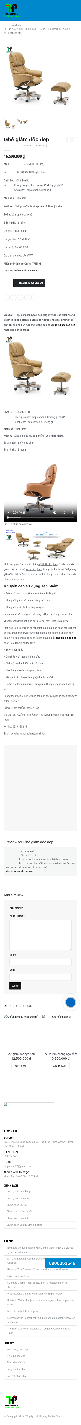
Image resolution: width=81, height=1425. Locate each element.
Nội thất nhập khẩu (17, 1376)
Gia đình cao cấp (16, 1355)
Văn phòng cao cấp (17, 1349)
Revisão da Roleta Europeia (22, 1311)
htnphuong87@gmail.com (17, 1166)
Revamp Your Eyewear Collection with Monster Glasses (37, 1269)
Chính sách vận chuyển (19, 1211)
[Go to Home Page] (5, 25)
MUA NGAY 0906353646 (31, 283)
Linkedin (25, 1093)
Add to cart (21, 1066)
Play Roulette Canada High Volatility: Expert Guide (35, 1293)
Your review (16, 915)
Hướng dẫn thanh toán (19, 1198)
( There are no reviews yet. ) (34, 145)
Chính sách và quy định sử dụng (24, 1224)
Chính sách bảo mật (18, 1218)
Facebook (7, 297)
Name (12, 954)
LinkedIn (21, 297)
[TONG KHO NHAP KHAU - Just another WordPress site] (11, 10)
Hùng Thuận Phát (16, 1369)
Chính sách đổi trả (17, 1204)
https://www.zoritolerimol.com (19, 871)
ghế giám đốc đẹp (64, 324)
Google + (27, 297)
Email (34, 297)
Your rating (16, 907)
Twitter (14, 297)
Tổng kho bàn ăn (16, 1362)
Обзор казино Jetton (18, 1276)
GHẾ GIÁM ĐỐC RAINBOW (25, 270)
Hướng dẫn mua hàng (19, 1191)
